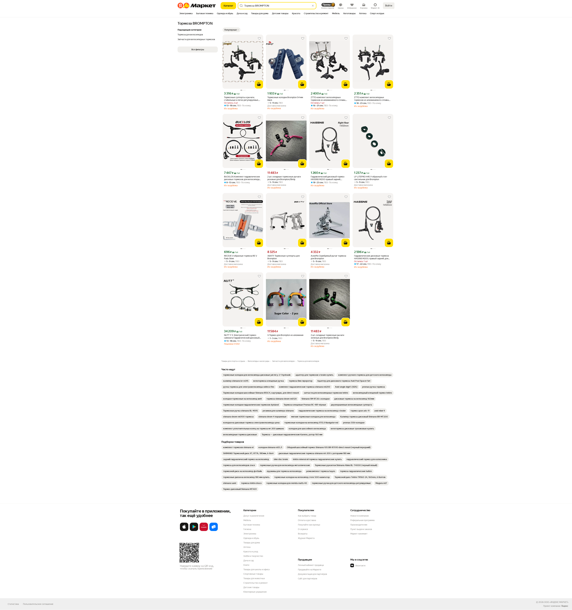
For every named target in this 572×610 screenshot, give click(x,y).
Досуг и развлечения (253, 516)
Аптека (246, 547)
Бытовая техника (251, 525)
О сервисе (303, 529)
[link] (257, 375)
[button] (231, 29)
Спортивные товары (253, 574)
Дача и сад (248, 560)
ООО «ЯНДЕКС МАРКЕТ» (556, 602)
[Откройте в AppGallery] (204, 530)
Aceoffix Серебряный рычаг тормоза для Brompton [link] (328, 257)
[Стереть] (313, 6)
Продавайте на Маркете (309, 569)
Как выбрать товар (307, 516)
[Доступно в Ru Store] (213, 530)
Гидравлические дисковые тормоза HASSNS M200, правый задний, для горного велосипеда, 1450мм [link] (371, 257)
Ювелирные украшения (254, 592)
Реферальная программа (362, 520)
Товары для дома (251, 542)
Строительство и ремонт (255, 583)
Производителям (358, 525)
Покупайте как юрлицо (309, 525)
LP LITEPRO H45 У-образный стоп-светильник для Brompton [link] (370, 178)
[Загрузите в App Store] (184, 530)
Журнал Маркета (306, 538)
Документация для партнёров (312, 574)
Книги (246, 565)
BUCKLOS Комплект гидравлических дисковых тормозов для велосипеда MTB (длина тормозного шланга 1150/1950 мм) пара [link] (242, 178)
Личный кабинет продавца (311, 565)
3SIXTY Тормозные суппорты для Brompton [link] (283, 257)
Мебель (247, 520)
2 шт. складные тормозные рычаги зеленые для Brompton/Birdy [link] (327, 336)
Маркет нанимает (358, 533)
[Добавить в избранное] (259, 38)
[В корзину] (258, 84)
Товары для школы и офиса (256, 569)
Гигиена (247, 529)
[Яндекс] (564, 606)
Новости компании (359, 516)
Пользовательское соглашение (38, 604)
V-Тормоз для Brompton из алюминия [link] (285, 335)
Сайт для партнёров (307, 578)
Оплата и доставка (307, 520)
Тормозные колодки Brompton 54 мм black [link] (285, 98)
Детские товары (251, 587)
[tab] (186, 13)
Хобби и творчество (253, 556)
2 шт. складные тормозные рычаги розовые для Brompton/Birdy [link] (284, 178)
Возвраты (302, 533)
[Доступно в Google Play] (194, 530)
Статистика (13, 604)
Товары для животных (254, 578)
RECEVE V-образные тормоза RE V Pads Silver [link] (240, 257)
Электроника (249, 533)
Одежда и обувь (251, 538)
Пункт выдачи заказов (361, 529)
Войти (388, 5)
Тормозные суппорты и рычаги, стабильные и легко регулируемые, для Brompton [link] (241, 98)
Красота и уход (250, 551)
